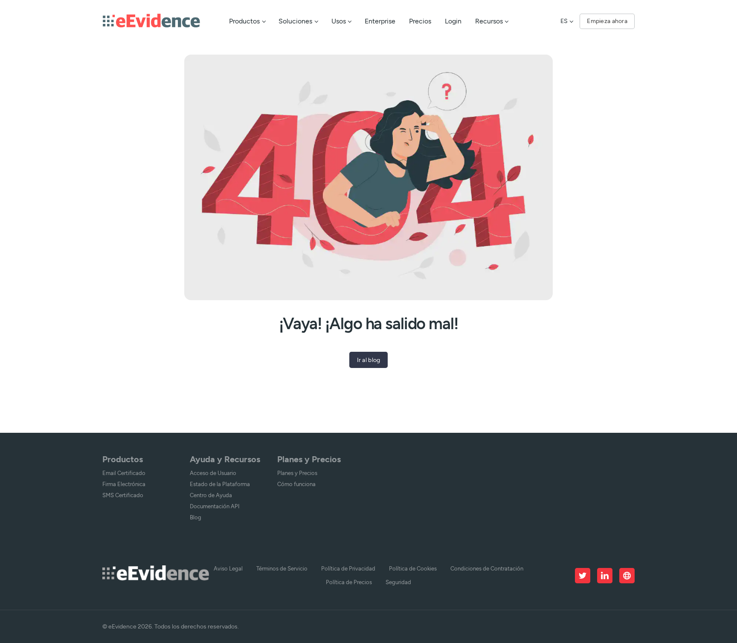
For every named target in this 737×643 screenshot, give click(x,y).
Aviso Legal (228, 568)
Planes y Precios (297, 473)
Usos (338, 21)
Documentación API (215, 506)
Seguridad (398, 582)
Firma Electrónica (123, 484)
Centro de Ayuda (211, 495)
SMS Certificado (122, 495)
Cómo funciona (296, 484)
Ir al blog (368, 360)
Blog (195, 517)
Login (453, 21)
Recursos (489, 21)
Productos (244, 21)
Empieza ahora (607, 21)
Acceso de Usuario (213, 473)
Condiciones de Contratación (486, 568)
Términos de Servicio (282, 568)
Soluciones (295, 21)
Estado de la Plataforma (220, 484)
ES (564, 21)
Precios (420, 21)
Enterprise (380, 21)
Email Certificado (123, 473)
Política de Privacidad (348, 568)
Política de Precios (349, 582)
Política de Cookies (413, 568)
